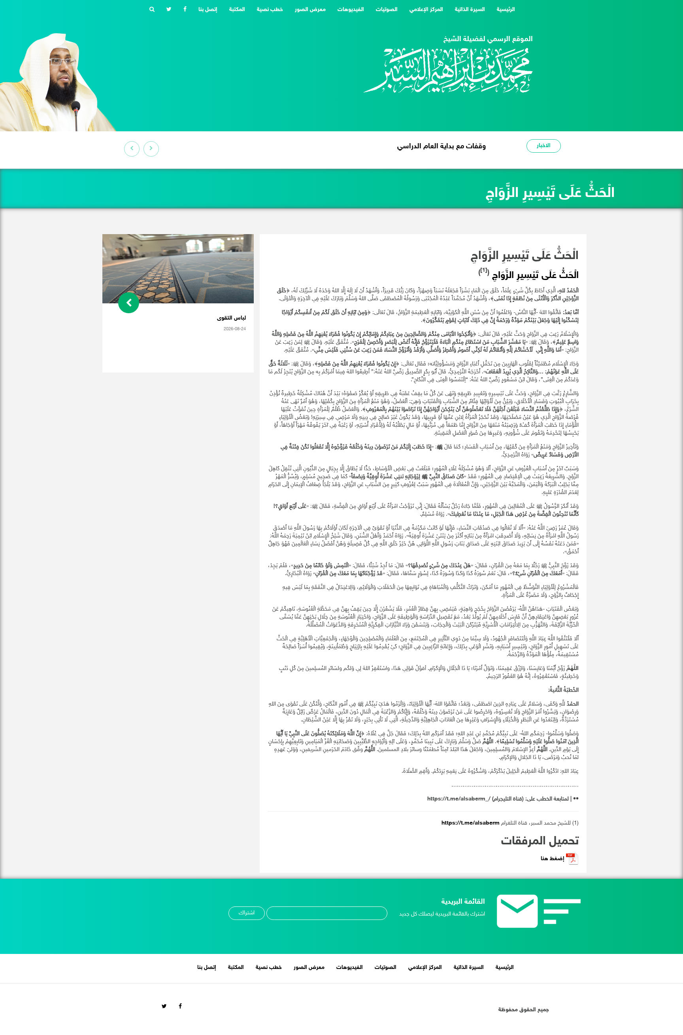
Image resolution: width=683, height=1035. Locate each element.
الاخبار (544, 145)
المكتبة (237, 9)
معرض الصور (310, 9)
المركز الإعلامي (426, 9)
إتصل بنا (207, 9)
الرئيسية (503, 9)
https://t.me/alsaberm (470, 823)
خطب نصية (270, 9)
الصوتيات (387, 9)
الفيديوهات (351, 9)
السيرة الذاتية (470, 9)
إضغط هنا (553, 858)
